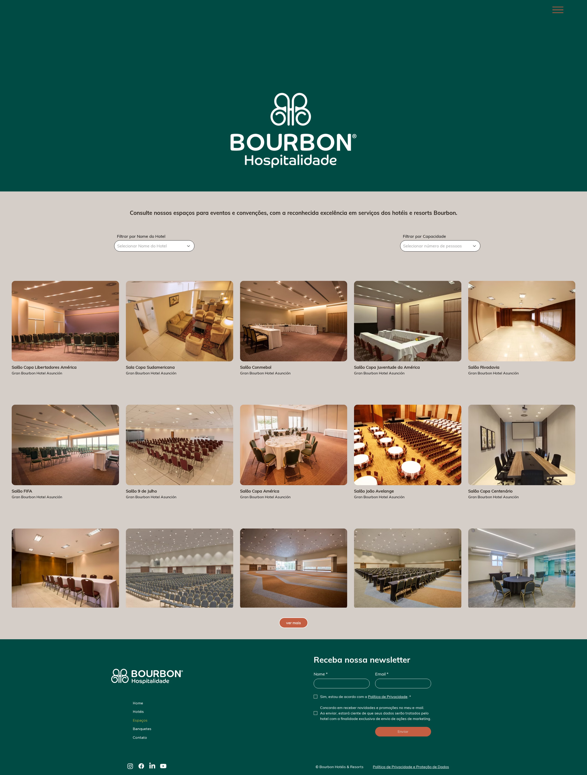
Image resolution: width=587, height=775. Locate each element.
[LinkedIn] (152, 766)
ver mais (293, 622)
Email (381, 674)
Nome (321, 674)
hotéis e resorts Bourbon (424, 212)
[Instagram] (130, 766)
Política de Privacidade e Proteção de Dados (411, 766)
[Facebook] (141, 766)
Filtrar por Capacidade (424, 236)
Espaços (140, 720)
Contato (140, 737)
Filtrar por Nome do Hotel (141, 236)
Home (138, 703)
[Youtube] (163, 766)
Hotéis (138, 711)
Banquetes (142, 728)
